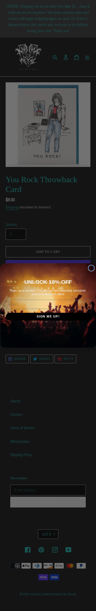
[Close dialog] (91, 268)
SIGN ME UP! (48, 316)
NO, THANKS (48, 328)
